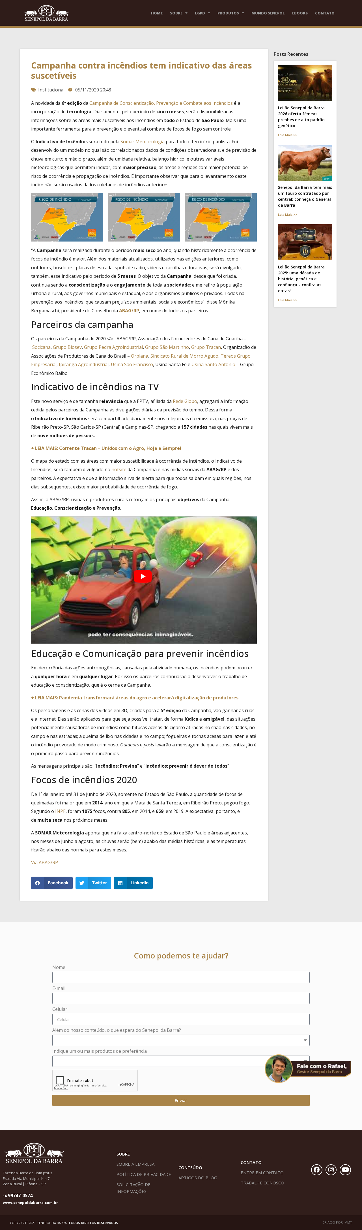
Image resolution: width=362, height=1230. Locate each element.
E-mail (58, 988)
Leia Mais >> (287, 135)
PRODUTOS (228, 13)
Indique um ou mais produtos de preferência (99, 1051)
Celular (59, 1009)
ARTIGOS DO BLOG (197, 1177)
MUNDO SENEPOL (268, 13)
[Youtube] (345, 1170)
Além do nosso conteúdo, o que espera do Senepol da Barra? (116, 1030)
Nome (58, 967)
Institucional (51, 90)
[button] (52, 883)
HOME (157, 13)
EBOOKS (300, 13)
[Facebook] (316, 1170)
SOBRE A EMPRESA (135, 1164)
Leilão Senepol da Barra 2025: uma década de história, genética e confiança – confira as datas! (301, 278)
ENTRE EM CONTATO (262, 1172)
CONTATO (325, 13)
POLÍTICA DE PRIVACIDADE (144, 1174)
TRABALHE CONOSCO (262, 1183)
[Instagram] (331, 1170)
